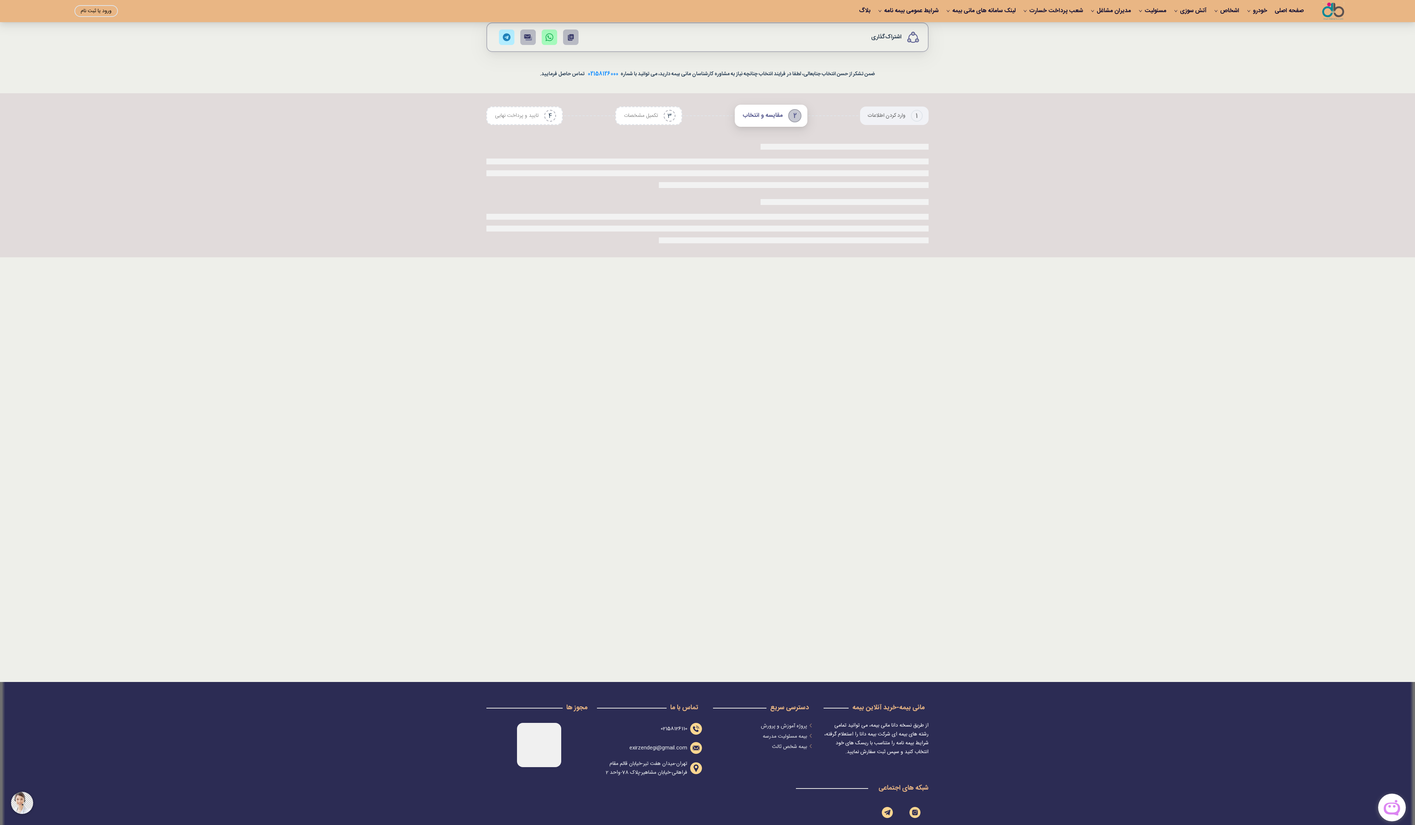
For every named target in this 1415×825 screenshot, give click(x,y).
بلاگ (864, 11)
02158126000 (603, 74)
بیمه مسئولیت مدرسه (785, 736)
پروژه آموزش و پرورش (784, 726)
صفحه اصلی (1289, 11)
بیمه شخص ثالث (789, 746)
